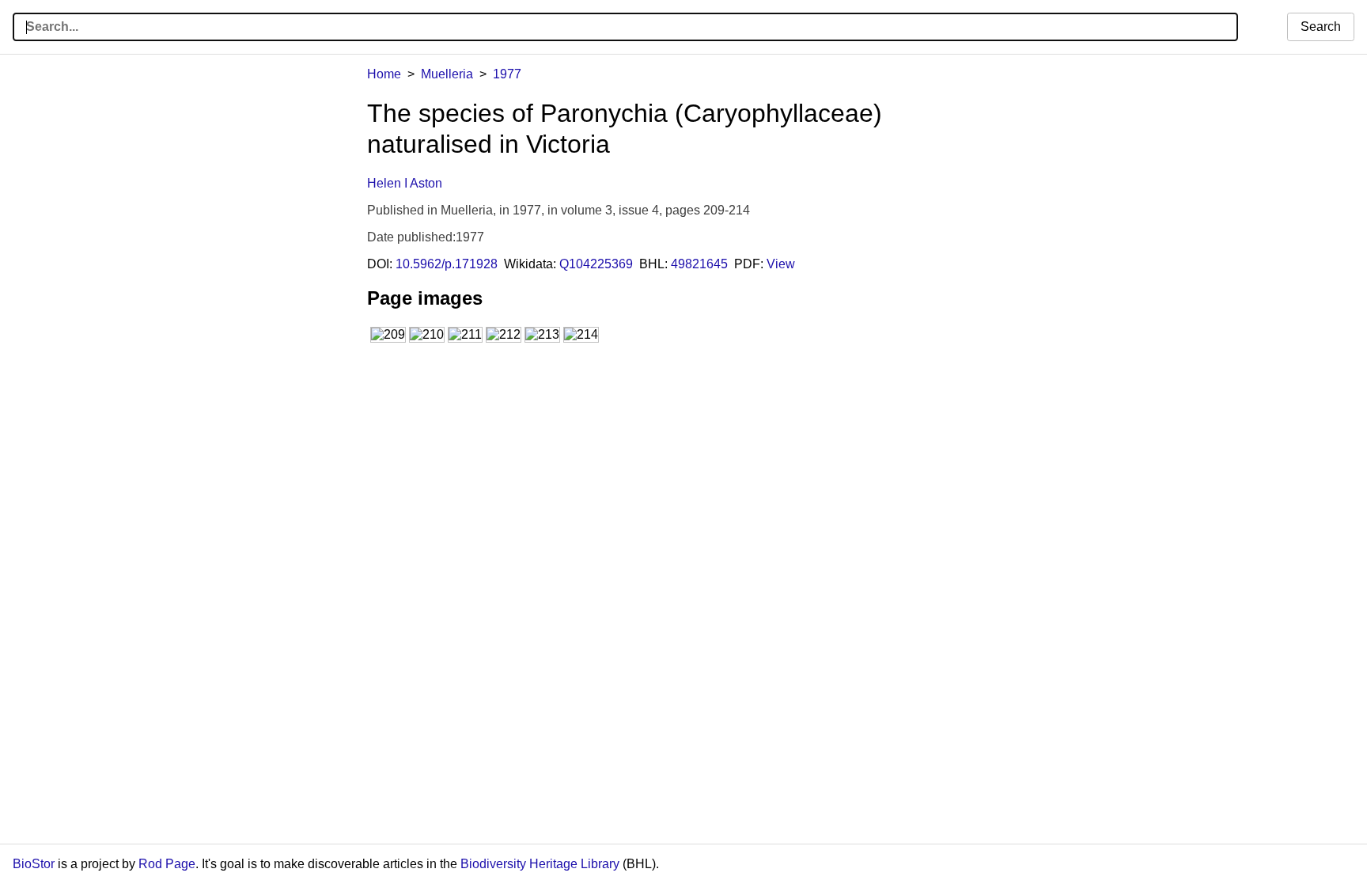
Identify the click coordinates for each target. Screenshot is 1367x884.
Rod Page (166, 864)
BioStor (34, 864)
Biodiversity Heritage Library (539, 864)
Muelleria (447, 74)
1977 (507, 74)
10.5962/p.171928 (447, 264)
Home (384, 74)
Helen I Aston (404, 183)
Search (1321, 26)
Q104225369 (596, 264)
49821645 (699, 264)
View (781, 264)
